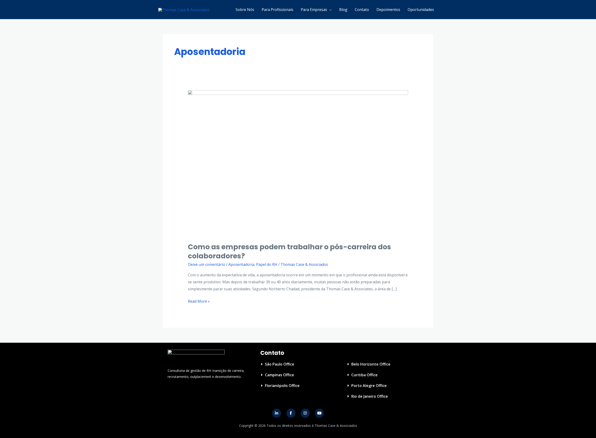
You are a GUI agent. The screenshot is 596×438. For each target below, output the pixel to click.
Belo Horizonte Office (370, 364)
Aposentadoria (241, 264)
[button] (299, 364)
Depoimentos (388, 9)
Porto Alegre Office (369, 385)
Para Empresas (314, 9)
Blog (343, 9)
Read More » (199, 301)
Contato (362, 9)
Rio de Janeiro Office (369, 396)
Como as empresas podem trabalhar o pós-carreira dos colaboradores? (289, 251)
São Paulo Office (279, 364)
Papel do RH (266, 264)
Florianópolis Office (282, 385)
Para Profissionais (277, 9)
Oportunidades (421, 9)
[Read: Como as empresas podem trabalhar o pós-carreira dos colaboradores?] (298, 163)
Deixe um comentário (206, 264)
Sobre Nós (245, 9)
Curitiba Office (364, 374)
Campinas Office (279, 374)
